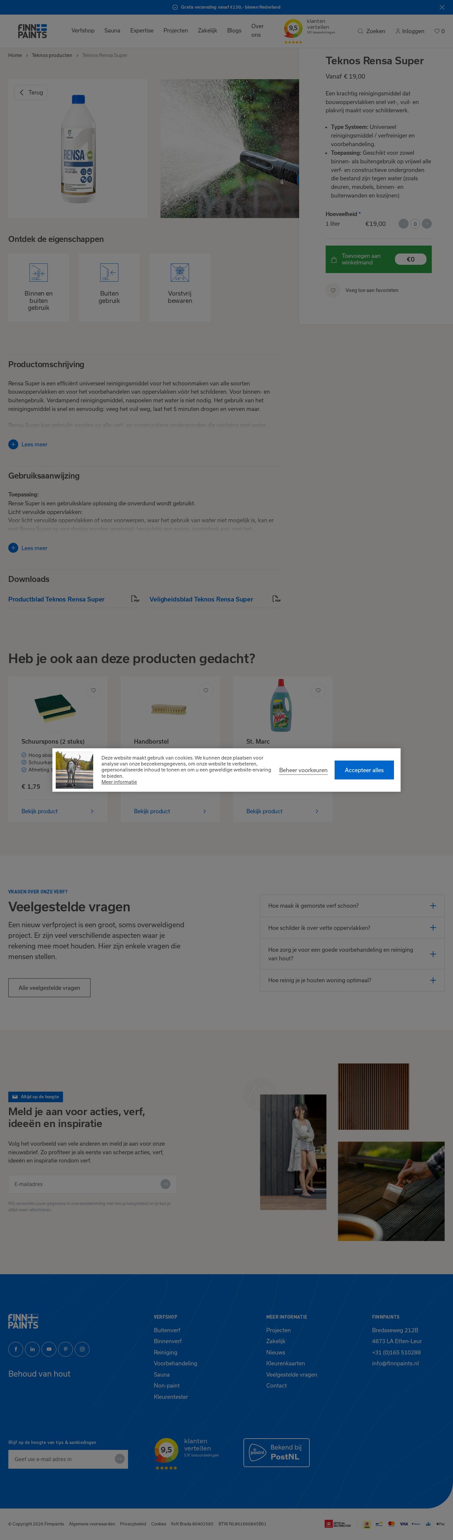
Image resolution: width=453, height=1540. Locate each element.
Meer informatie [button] (119, 782)
